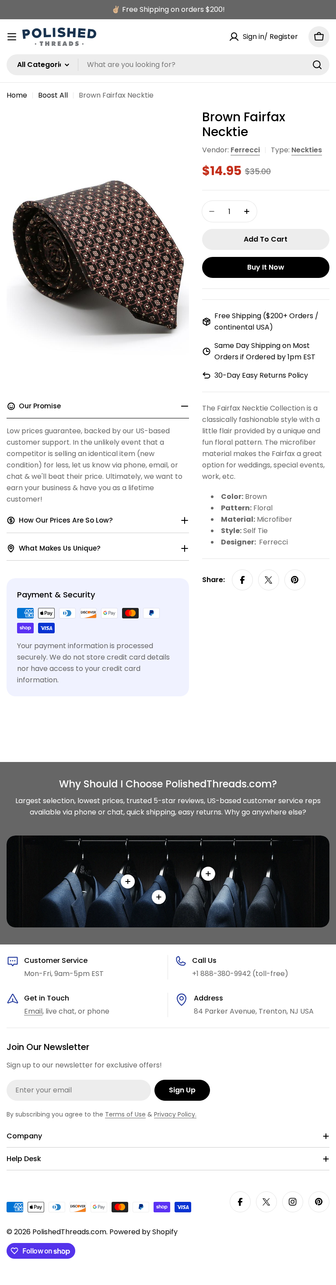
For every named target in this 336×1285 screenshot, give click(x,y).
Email (33, 1011)
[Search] (317, 65)
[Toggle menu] (12, 37)
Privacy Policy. (175, 1114)
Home (17, 95)
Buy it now (265, 267)
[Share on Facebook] (242, 579)
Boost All (53, 95)
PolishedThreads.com (69, 1232)
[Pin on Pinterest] (294, 579)
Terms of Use (125, 1114)
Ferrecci (245, 150)
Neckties (306, 150)
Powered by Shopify (143, 1232)
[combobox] (168, 64)
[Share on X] (268, 579)
